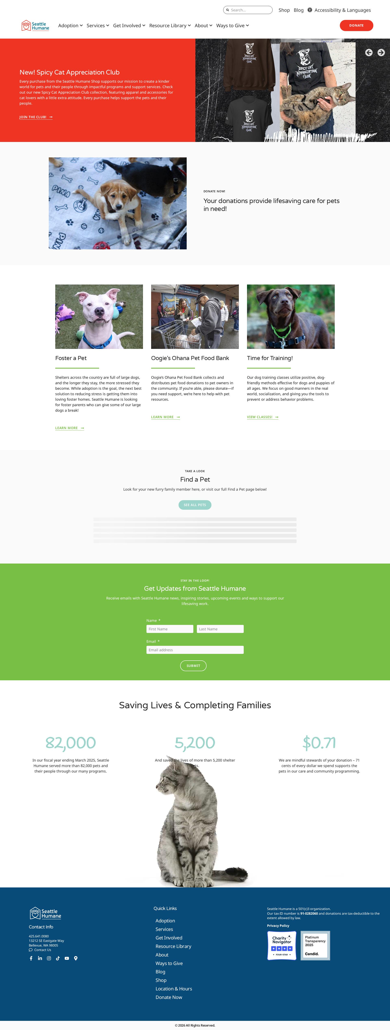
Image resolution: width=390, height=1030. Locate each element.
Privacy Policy (278, 925)
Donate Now (169, 997)
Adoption (68, 25)
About (201, 25)
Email (153, 641)
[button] (369, 52)
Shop (284, 10)
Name (153, 620)
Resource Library (167, 25)
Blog (299, 10)
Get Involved (127, 25)
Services (96, 25)
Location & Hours (174, 988)
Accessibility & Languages (341, 10)
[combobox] (248, 10)
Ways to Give (230, 25)
